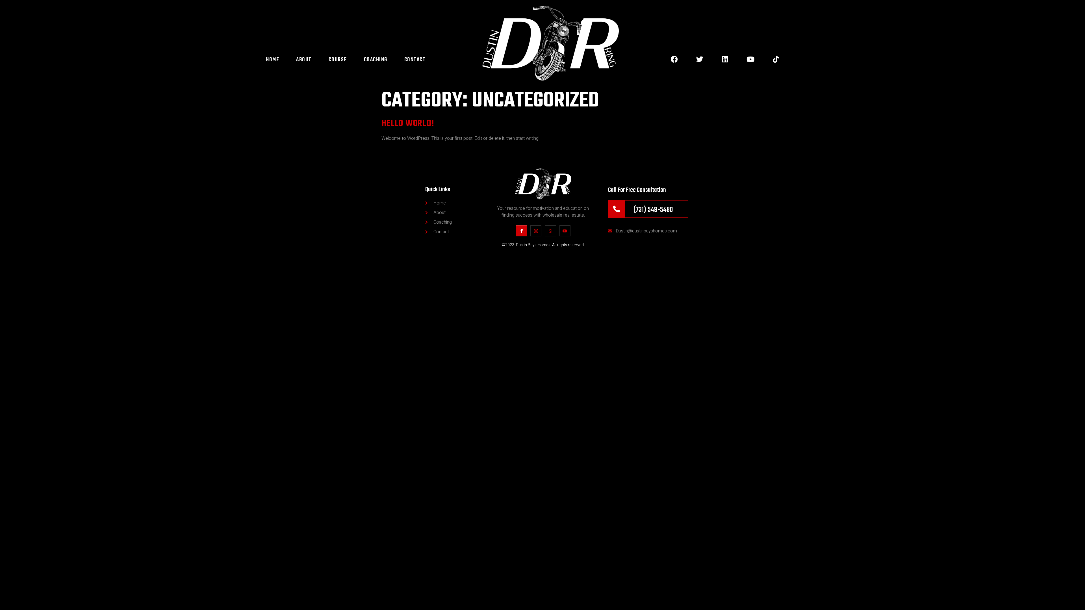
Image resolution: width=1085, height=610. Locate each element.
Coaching (375, 59)
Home (272, 59)
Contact (415, 59)
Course (338, 59)
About (304, 59)
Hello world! (408, 123)
